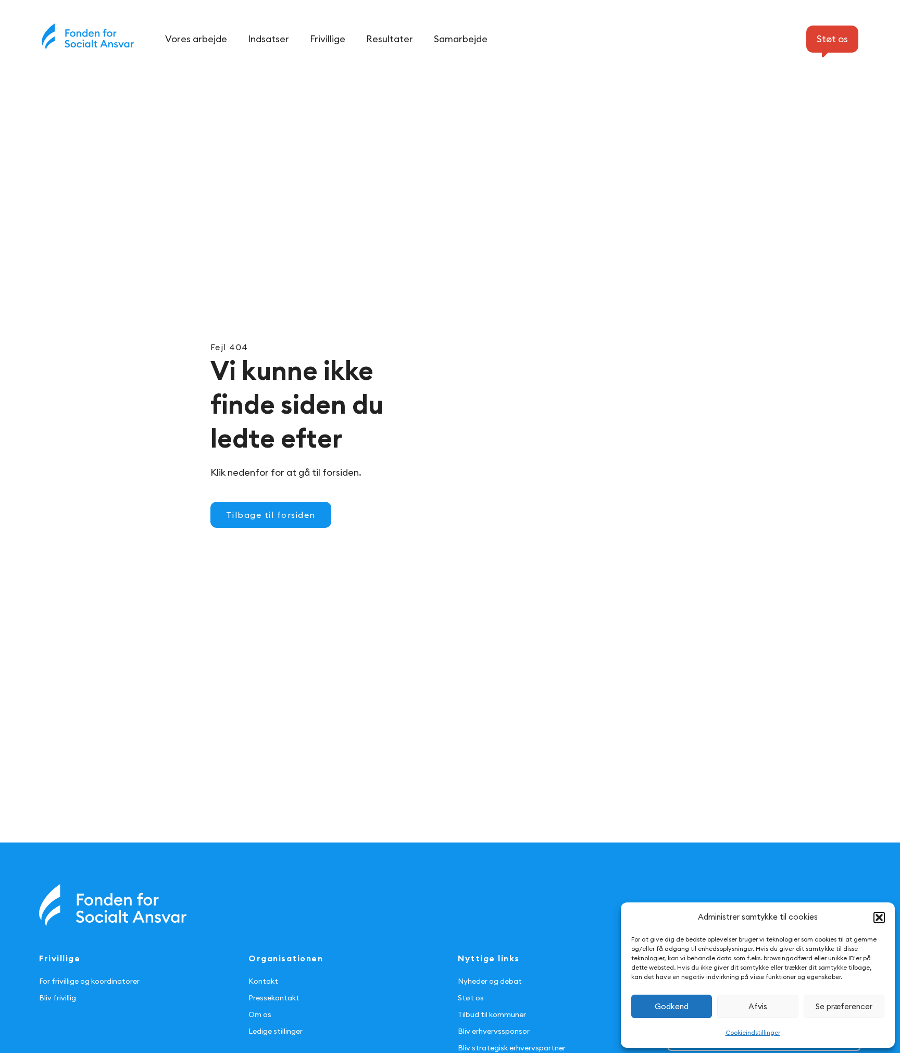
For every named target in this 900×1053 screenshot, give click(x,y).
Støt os (471, 997)
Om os (259, 1014)
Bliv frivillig (57, 997)
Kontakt (263, 981)
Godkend (672, 1006)
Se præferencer (844, 1006)
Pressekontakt (273, 997)
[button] (879, 917)
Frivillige (327, 39)
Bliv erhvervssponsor (494, 1031)
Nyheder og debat (490, 981)
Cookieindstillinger (753, 1032)
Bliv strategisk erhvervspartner (512, 1047)
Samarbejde (461, 39)
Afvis (757, 1006)
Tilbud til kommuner (492, 1014)
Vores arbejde (196, 39)
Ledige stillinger (275, 1031)
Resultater (389, 39)
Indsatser (268, 39)
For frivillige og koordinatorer (89, 981)
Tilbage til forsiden (271, 515)
